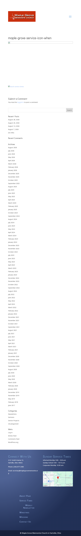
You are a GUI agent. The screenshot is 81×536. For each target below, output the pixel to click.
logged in (20, 102)
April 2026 (11, 161)
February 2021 (13, 350)
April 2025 (11, 200)
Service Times (26, 500)
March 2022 (12, 307)
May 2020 (11, 379)
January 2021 (12, 353)
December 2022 (13, 278)
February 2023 (13, 271)
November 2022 (13, 281)
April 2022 (11, 304)
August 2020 (12, 369)
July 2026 (11, 151)
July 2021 (11, 333)
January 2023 (12, 275)
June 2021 (11, 337)
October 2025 (13, 180)
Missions (24, 517)
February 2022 (13, 311)
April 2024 (11, 232)
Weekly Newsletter (28, 506)
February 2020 (13, 386)
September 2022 (14, 288)
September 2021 (14, 327)
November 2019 (13, 396)
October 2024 (13, 213)
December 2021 (13, 317)
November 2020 (13, 360)
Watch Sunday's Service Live (40, 1)
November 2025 (13, 177)
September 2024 (14, 216)
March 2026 (12, 164)
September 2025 (14, 183)
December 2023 (13, 245)
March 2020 (12, 382)
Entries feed (12, 436)
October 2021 (13, 324)
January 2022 (12, 314)
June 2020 (11, 376)
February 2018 (13, 402)
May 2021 (11, 340)
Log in (10, 432)
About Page (25, 496)
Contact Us (25, 521)
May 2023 (11, 262)
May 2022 (11, 301)
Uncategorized (13, 424)
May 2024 (11, 229)
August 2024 (12, 219)
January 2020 (12, 389)
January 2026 (12, 170)
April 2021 (11, 343)
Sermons (11, 417)
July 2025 (11, 190)
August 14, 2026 (13, 126)
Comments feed (13, 439)
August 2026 (12, 147)
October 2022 (13, 285)
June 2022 (11, 298)
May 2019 (11, 399)
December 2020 (13, 356)
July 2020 (11, 373)
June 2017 (11, 405)
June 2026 (11, 154)
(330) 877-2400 (18, 467)
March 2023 (12, 268)
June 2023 (11, 258)
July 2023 (11, 255)
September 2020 (14, 366)
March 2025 (12, 203)
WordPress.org (13, 442)
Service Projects (13, 421)
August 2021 (12, 330)
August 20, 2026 (13, 123)
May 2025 (11, 196)
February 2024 (13, 239)
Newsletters (12, 414)
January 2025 (12, 209)
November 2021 (13, 320)
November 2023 (13, 249)
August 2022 (12, 291)
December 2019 (13, 392)
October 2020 (13, 363)
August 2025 (12, 187)
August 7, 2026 (13, 129)
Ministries (24, 512)
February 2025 (13, 206)
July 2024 (11, 223)
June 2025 (11, 193)
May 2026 (11, 157)
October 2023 (13, 252)
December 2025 (13, 174)
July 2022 (11, 294)
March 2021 (12, 347)
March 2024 (12, 236)
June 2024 (11, 226)
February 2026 (13, 167)
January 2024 (12, 242)
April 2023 (11, 265)
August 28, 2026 (13, 120)
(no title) (11, 133)
